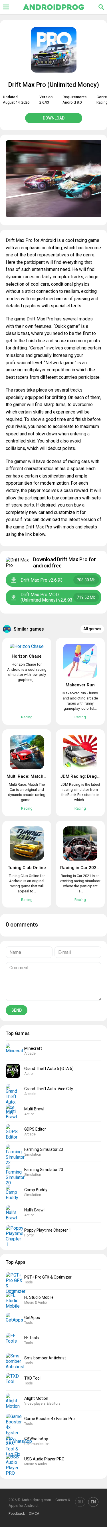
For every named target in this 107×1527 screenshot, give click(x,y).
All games (92, 629)
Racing (27, 717)
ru (80, 1502)
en (93, 1502)
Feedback (17, 1513)
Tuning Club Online (27, 867)
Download (53, 118)
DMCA (34, 1513)
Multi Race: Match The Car (33, 776)
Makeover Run (80, 685)
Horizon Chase (27, 656)
